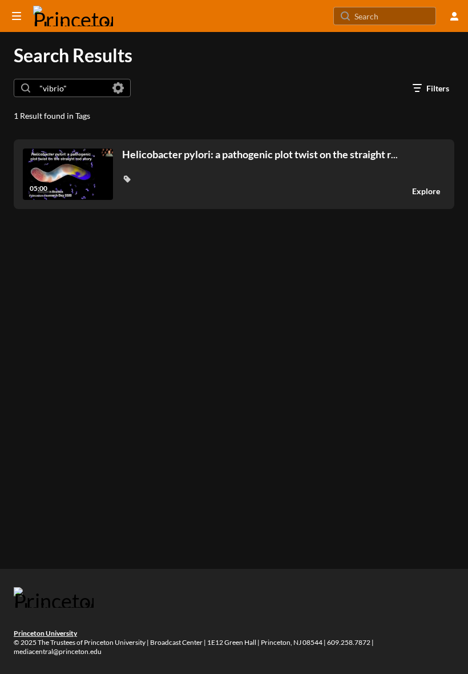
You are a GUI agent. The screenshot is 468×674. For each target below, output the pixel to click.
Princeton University (45, 633)
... (260, 155)
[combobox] (71, 88)
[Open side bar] (17, 16)
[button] (126, 178)
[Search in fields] (118, 88)
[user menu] (454, 16)
